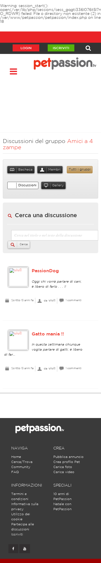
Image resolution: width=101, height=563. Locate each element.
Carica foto (62, 467)
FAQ (15, 472)
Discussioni (27, 185)
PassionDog (45, 271)
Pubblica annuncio (68, 456)
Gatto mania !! (48, 334)
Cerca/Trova (22, 462)
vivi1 (52, 300)
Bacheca (25, 169)
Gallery (58, 185)
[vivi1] (18, 277)
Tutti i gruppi (80, 169)
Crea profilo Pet (66, 462)
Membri (54, 169)
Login (25, 48)
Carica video (63, 472)
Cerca (23, 244)
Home (16, 456)
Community (20, 467)
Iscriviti (61, 48)
